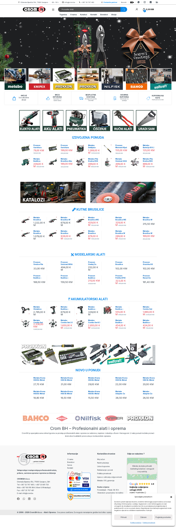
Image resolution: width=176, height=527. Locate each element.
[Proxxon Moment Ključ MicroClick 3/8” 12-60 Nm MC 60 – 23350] (108, 148)
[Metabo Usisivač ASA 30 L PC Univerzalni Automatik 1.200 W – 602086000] (108, 162)
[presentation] (23, 419)
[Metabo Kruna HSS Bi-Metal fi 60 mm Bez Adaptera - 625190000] (81, 381)
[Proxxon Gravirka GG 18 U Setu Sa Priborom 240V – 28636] (136, 265)
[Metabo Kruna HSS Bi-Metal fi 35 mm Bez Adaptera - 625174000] (136, 381)
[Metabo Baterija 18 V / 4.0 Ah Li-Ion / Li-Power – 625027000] (136, 148)
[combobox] (89, 9)
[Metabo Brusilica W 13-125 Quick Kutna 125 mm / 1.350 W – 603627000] (108, 234)
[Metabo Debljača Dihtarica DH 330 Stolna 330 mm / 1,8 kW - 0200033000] (81, 148)
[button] (171, 497)
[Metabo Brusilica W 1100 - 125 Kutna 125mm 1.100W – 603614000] (136, 234)
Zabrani (143, 517)
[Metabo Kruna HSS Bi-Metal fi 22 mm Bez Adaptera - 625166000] (81, 394)
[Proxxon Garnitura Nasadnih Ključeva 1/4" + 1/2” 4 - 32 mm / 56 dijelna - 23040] (53, 148)
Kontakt (93, 15)
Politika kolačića (135, 523)
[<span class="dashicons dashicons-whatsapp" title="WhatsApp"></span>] (138, 2)
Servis (69, 465)
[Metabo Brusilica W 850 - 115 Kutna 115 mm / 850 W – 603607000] (136, 220)
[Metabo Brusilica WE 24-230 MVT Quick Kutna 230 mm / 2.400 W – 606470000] (81, 220)
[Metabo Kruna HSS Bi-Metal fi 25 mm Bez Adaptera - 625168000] (53, 394)
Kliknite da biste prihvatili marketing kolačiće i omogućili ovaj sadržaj (142, 468)
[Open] (53, 10)
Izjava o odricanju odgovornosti (109, 477)
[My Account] (136, 9)
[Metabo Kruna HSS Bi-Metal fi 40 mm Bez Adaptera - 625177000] (108, 381)
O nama (73, 15)
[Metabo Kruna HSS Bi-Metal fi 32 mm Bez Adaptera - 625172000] (26, 394)
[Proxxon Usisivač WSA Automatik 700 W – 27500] (53, 265)
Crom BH (25, 433)
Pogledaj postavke (163, 517)
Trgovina (63, 15)
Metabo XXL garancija (105, 481)
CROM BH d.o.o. (23, 479)
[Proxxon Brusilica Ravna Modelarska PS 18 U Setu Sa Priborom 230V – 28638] (108, 265)
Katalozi (83, 15)
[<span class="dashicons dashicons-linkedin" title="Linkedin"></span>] (157, 2)
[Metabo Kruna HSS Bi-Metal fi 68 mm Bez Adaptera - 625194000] (53, 381)
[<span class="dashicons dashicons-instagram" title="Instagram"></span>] (144, 2)
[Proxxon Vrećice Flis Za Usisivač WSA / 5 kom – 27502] (26, 265)
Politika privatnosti (149, 523)
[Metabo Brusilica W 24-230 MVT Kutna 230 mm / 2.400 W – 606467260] (53, 220)
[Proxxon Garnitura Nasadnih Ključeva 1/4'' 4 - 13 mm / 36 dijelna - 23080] (26, 148)
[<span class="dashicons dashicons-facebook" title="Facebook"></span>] (151, 2)
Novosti (123, 2)
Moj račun (101, 459)
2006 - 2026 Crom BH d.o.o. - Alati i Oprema (37, 512)
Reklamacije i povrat (105, 470)
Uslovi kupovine (103, 466)
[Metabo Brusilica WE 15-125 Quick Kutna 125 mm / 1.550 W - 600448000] (108, 220)
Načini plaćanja (103, 463)
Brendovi (104, 15)
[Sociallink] (18, 498)
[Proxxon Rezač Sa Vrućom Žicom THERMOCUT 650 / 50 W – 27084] (136, 279)
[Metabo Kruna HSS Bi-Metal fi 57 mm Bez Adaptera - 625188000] (26, 381)
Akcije (113, 15)
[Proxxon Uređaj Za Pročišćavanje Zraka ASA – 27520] (81, 265)
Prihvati (124, 517)
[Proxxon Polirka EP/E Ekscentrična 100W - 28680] (108, 279)
